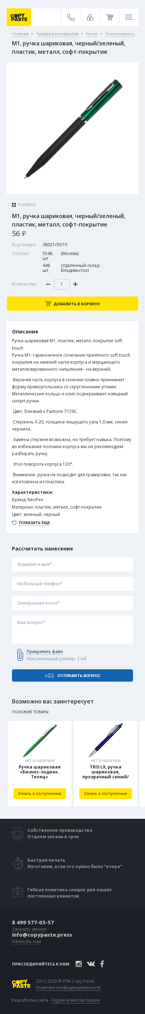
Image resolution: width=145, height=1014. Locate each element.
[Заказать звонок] (71, 17)
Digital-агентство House (76, 1000)
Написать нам (26, 941)
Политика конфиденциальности (68, 987)
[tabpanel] (39, 763)
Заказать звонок (29, 929)
